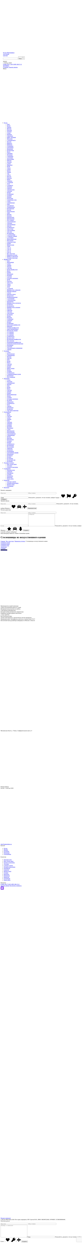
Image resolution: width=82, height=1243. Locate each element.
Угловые (9, 195)
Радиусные (10, 198)
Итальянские (10, 208)
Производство (11, 470)
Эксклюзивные (11, 224)
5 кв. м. (9, 249)
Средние (9, 277)
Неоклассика (10, 217)
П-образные (10, 194)
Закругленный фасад (12, 329)
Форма (9, 192)
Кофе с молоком (11, 137)
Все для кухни (11, 253)
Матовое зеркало (11, 291)
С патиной (10, 182)
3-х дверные (10, 333)
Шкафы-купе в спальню (13, 307)
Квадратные (10, 439)
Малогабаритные (11, 239)
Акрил (9, 169)
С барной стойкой (12, 236)
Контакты (6, 487)
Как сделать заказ (12, 464)
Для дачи (9, 231)
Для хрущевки (11, 230)
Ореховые (9, 153)
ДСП (8, 184)
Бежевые (9, 134)
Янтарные (10, 154)
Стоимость (10, 185)
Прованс (9, 215)
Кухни (5, 123)
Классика (9, 381)
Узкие (8, 246)
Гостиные (6, 351)
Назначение (10, 301)
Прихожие (7, 378)
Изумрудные (10, 150)
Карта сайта (10, 478)
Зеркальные (10, 401)
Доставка (9, 465)
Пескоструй (10, 295)
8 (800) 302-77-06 (7, 64)
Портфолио (10, 473)
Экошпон (9, 181)
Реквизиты (10, 476)
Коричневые (10, 262)
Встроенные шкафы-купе (14, 339)
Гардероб (9, 346)
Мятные (9, 160)
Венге (8, 152)
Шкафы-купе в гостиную (14, 303)
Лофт (8, 213)
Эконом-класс (11, 189)
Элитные (9, 191)
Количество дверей (12, 330)
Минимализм (10, 218)
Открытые (10, 449)
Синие (9, 163)
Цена (8, 420)
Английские (10, 205)
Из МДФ (9, 400)
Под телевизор (11, 377)
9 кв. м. (9, 252)
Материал (9, 165)
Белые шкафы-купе (12, 269)
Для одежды (10, 313)
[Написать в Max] (2, 889)
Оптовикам (10, 486)
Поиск (20, 58)
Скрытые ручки (11, 242)
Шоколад (9, 143)
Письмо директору (6, 1218)
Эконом (9, 349)
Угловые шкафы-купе (13, 327)
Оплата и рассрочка (12, 467)
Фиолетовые (10, 159)
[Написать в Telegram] (41, 943)
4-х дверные (10, 335)
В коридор (10, 304)
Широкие (9, 326)
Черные (9, 127)
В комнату (10, 455)
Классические (11, 211)
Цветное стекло (11, 294)
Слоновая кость (11, 140)
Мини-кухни (10, 245)
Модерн (9, 214)
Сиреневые (10, 156)
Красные (9, 130)
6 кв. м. (9, 250)
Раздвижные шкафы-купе (14, 342)
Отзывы (9, 474)
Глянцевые (10, 136)
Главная (3, 541)
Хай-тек (9, 226)
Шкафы (6, 850)
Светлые (9, 268)
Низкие (9, 322)
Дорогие (9, 188)
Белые (8, 125)
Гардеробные (7, 412)
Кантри (9, 210)
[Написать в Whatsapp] (41, 998)
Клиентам (6, 480)
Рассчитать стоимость (16, 885)
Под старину (10, 220)
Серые (9, 133)
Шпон (8, 179)
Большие (9, 275)
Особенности (10, 227)
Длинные (9, 320)
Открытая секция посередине (15, 343)
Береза (9, 170)
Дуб (8, 173)
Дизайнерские (11, 207)
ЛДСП (9, 175)
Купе (8, 404)
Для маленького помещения (14, 348)
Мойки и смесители (12, 256)
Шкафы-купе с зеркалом (13, 290)
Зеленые (9, 131)
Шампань (9, 144)
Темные (9, 265)
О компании (7, 468)
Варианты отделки (12, 255)
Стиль (8, 201)
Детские (9, 308)
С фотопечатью (11, 300)
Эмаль (8, 168)
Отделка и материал (12, 278)
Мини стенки (10, 368)
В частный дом (11, 460)
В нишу (9, 457)
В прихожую (10, 306)
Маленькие (10, 274)
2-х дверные (10, 332)
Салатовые (10, 157)
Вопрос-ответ (10, 484)
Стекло (9, 292)
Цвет (8, 124)
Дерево (9, 172)
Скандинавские (11, 221)
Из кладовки (10, 447)
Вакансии (9, 477)
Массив (9, 176)
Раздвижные (10, 451)
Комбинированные (12, 297)
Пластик (9, 178)
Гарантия (9, 471)
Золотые (9, 162)
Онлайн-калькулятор (12, 483)
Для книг (9, 311)
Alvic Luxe (10, 282)
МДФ (8, 166)
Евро (8, 204)
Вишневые (10, 149)
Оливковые (10, 146)
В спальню (10, 458)
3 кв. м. (9, 247)
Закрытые (9, 448)
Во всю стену (10, 338)
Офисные (9, 310)
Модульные (10, 240)
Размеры (9, 425)
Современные (11, 202)
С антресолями (11, 234)
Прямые (9, 197)
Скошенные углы (11, 200)
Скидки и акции (11, 481)
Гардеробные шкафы (12, 452)
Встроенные (10, 233)
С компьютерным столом (14, 374)
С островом (10, 237)
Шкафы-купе (7, 259)
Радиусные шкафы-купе (13, 324)
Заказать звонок (5, 885)
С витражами (10, 298)
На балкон (10, 314)
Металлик (9, 138)
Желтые (9, 128)
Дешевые (9, 186)
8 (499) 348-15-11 (17, 64)
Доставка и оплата (9, 462)
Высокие (9, 317)
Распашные (10, 345)
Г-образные (10, 319)
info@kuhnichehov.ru (6, 844)
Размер (9, 243)
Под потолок (10, 340)
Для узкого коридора (12, 410)
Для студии (10, 229)
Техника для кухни (12, 258)
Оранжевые (10, 147)
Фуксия (9, 141)
